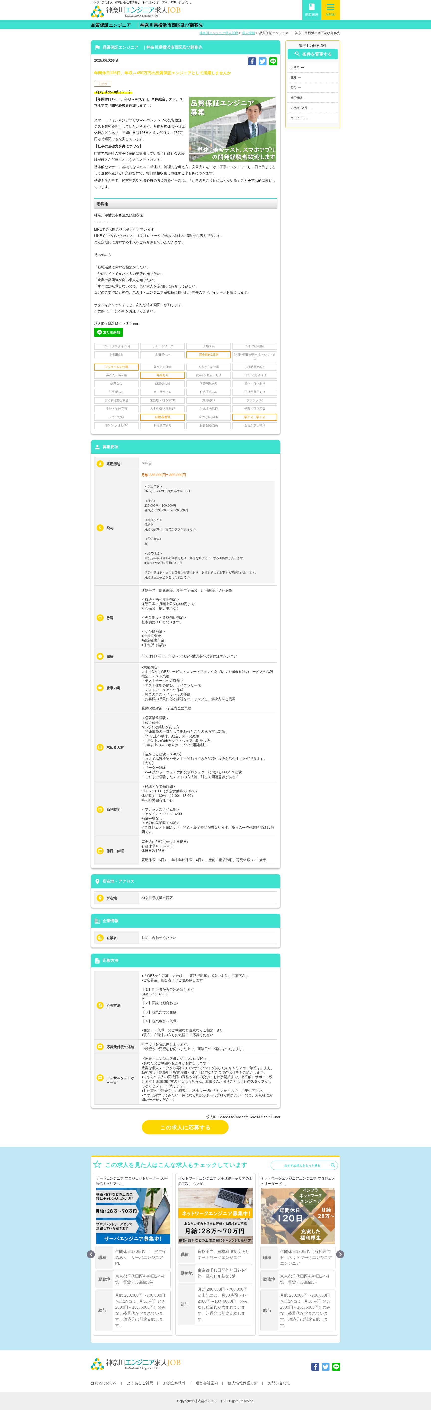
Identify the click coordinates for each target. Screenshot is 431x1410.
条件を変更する (313, 54)
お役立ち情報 (174, 1383)
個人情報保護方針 (243, 1383)
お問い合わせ (279, 1383)
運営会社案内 (207, 1383)
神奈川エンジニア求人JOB (218, 33)
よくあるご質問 (140, 1383)
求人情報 (248, 33)
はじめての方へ (104, 1383)
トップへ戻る (419, 1398)
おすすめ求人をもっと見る (310, 1165)
